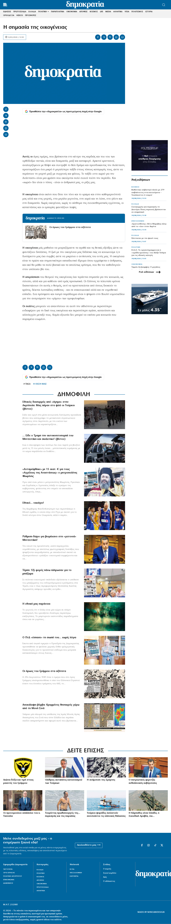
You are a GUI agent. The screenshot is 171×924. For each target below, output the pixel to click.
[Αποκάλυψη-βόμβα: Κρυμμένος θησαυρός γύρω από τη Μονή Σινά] (104, 717)
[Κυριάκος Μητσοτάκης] (64, 767)
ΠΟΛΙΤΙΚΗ (135, 247)
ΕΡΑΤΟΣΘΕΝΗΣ (137, 221)
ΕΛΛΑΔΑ (135, 204)
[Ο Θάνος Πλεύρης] (148, 767)
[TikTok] (155, 845)
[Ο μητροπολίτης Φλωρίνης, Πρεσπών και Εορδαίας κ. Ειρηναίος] (104, 482)
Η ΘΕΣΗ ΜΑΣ (40, 384)
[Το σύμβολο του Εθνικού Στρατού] (22, 767)
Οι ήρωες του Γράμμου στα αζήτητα (70, 227)
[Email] (122, 37)
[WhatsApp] (116, 37)
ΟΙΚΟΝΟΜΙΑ (136, 264)
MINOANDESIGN (156, 912)
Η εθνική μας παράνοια (36, 604)
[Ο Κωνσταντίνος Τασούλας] (104, 650)
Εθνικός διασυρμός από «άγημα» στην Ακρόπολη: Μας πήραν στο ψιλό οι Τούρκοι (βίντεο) (48, 405)
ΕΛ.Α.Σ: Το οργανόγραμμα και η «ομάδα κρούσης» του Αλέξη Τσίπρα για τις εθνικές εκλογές (148, 252)
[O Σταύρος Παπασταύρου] (104, 549)
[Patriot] (148, 800)
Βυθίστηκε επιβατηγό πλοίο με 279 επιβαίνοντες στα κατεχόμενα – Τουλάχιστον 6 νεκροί (147, 192)
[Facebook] (97, 37)
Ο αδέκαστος (109, 881)
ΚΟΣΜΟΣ (135, 187)
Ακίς (105, 877)
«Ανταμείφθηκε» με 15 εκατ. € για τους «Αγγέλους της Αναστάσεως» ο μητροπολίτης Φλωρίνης (49, 473)
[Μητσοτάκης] (64, 800)
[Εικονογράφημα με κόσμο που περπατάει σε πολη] (104, 616)
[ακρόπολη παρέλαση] (104, 414)
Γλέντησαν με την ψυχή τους (144, 238)
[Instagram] (148, 845)
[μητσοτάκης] (104, 448)
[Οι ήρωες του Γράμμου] (104, 684)
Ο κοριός (107, 869)
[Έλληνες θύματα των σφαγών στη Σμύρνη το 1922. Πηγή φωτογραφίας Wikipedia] (106, 767)
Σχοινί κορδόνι (109, 873)
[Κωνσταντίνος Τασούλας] (22, 800)
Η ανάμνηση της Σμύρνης (101, 780)
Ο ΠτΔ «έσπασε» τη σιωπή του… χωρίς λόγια (49, 637)
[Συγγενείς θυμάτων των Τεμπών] (104, 583)
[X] (104, 37)
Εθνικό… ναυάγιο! (33, 503)
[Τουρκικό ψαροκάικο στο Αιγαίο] (106, 800)
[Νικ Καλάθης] (104, 515)
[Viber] (110, 37)
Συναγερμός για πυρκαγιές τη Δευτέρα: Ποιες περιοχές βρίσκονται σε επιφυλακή (148, 209)
